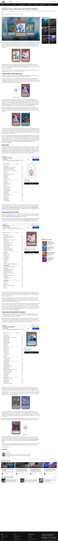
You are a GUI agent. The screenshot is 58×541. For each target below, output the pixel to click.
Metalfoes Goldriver (7, 338)
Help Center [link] (30, 537)
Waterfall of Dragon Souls (8, 190)
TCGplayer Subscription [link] (17, 539)
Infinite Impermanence (7, 183)
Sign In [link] (50, 1)
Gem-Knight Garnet (6, 243)
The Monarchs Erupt (7, 186)
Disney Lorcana (22, 4)
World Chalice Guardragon (8, 249)
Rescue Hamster (6, 343)
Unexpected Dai (6, 260)
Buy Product (31, 183)
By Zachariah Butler (45, 25)
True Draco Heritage (7, 353)
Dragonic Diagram (6, 175)
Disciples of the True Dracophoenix (9, 174)
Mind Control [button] (9, 216)
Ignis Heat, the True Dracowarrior (9, 168)
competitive (7, 7)
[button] (45, 2)
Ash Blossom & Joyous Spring (8, 236)
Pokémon (14, 4)
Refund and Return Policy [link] (32, 539)
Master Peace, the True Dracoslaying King (10, 337)
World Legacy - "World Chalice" (8, 250)
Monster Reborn (6, 258)
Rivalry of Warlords (7, 184)
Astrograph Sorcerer (7, 336)
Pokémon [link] (2, 539)
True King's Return (6, 189)
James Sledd (6, 159)
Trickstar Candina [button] (26, 66)
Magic (2, 4)
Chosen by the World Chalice (8, 237)
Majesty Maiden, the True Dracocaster (9, 169)
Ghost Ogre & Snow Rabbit (8, 244)
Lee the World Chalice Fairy (8, 245)
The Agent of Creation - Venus (8, 248)
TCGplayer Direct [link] (16, 537)
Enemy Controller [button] (16, 216)
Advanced (4, 156)
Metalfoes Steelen (6, 341)
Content (49, 4)
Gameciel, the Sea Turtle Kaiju (8, 242)
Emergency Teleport (7, 254)
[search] (32, 1)
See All (54, 460)
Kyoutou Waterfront (7, 257)
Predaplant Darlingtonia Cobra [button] (14, 207)
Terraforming (6, 177)
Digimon (35, 4)
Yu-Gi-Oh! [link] (2, 537)
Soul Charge (5, 259)
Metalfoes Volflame (7, 342)
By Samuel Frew (44, 34)
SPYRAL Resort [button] (27, 219)
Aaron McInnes (6, 328)
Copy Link (7, 15)
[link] (3, 2)
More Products (42, 4)
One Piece (29, 4)
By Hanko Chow (44, 42)
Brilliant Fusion (6, 253)
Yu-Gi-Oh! (8, 4)
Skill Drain (5, 185)
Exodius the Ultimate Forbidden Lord (9, 239)
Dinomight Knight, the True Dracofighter (10, 167)
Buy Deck (35, 159)
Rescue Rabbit (6, 344)
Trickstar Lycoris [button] (30, 104)
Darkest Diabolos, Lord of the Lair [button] (18, 443)
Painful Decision (6, 350)
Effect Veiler (5, 238)
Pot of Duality (6, 176)
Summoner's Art (6, 351)
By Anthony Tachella (53, 34)
